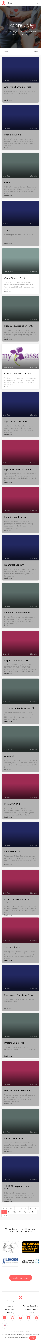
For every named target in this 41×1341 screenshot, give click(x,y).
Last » (5, 1216)
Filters (36, 52)
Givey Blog (10, 1312)
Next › (34, 1212)
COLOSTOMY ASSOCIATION (18, 373)
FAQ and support (10, 1309)
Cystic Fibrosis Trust (14, 278)
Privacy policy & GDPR (30, 1309)
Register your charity (20, 1278)
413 (36, 1208)
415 (9, 1212)
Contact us (30, 1312)
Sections (6, 52)
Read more (8, 291)
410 (21, 1208)
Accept (32, 1338)
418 (24, 1212)
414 (4, 1212)
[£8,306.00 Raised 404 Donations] (20, 249)
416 (14, 1212)
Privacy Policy (24, 1338)
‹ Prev (11, 1208)
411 (26, 1208)
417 (19, 1212)
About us (10, 1306)
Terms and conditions (30, 1306)
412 (31, 1208)
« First (5, 1208)
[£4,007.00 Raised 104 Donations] (20, 345)
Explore (10, 3)
